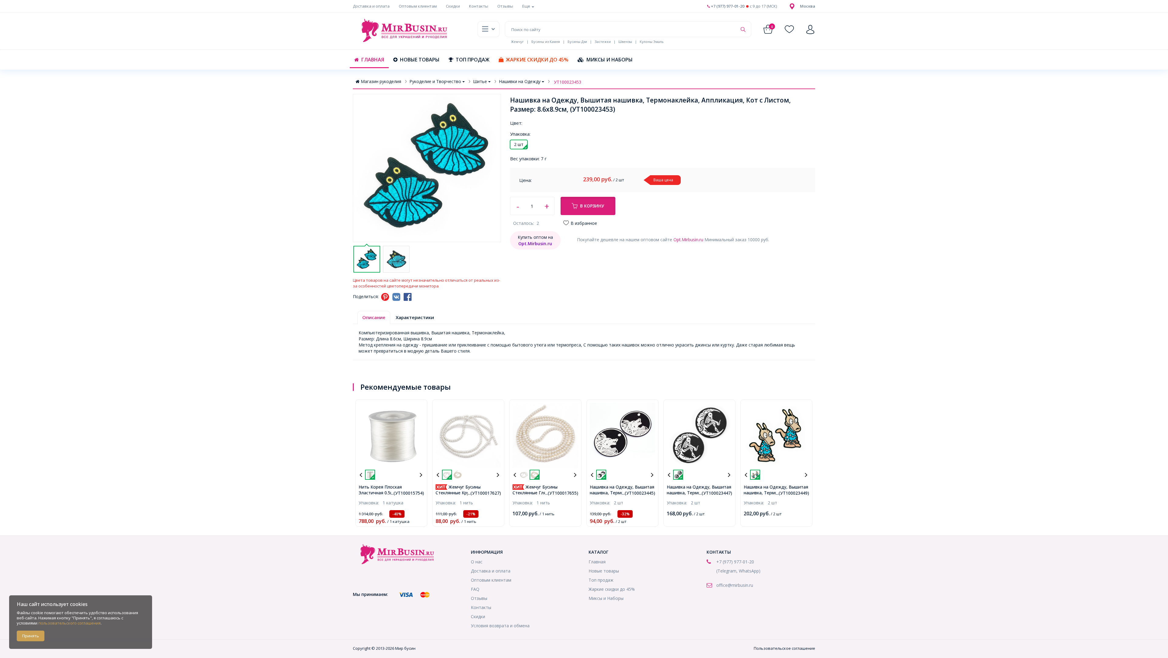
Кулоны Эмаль (652, 41)
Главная (372, 59)
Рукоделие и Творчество (435, 81)
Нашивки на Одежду (520, 81)
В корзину (592, 206)
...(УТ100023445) (638, 493)
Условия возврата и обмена (500, 625)
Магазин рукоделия (381, 81)
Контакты (478, 6)
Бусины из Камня (545, 41)
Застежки (603, 41)
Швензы (625, 41)
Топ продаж (472, 59)
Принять (30, 636)
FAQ (475, 589)
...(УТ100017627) (484, 493)
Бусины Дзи (577, 41)
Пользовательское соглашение (784, 648)
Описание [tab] (373, 317)
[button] (807, 6)
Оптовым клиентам (418, 6)
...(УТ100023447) (715, 493)
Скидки (453, 6)
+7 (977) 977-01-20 (727, 6)
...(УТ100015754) (407, 493)
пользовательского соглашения (69, 623)
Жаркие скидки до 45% (537, 59)
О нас (476, 562)
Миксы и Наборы (609, 59)
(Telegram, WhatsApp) (738, 571)
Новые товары (420, 59)
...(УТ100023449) (792, 493)
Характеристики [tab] (415, 317)
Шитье (480, 81)
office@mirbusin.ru (734, 585)
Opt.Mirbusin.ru (688, 239)
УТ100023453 (567, 82)
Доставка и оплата (371, 6)
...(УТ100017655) (561, 493)
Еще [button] (526, 6)
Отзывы (505, 6)
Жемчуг (517, 41)
